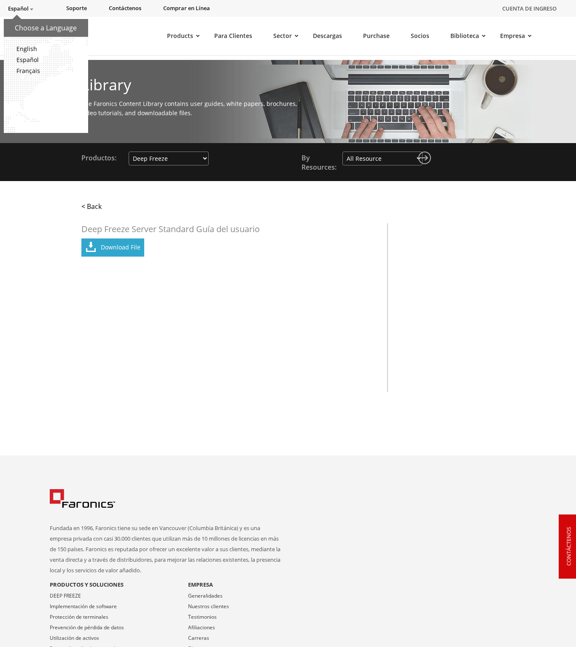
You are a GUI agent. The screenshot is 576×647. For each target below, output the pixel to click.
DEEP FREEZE (65, 595)
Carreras (198, 638)
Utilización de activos (74, 638)
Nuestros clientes (208, 606)
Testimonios (202, 616)
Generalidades (205, 595)
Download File (120, 247)
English (26, 49)
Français (28, 71)
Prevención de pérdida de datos (87, 627)
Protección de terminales (79, 616)
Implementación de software (83, 606)
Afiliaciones (201, 627)
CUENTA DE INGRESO (529, 8)
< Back (91, 206)
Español (27, 60)
